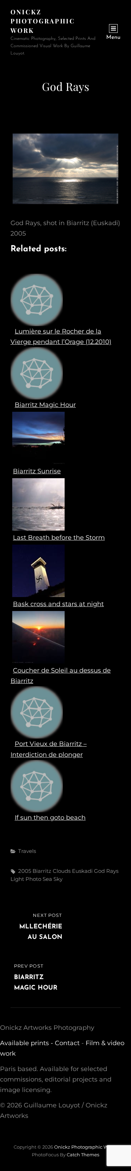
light (17, 879)
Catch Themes (83, 1154)
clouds (62, 871)
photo (33, 879)
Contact (67, 1043)
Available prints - (27, 1043)
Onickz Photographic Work (42, 21)
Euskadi (82, 871)
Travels (27, 851)
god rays (106, 871)
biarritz (41, 871)
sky (58, 879)
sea (47, 879)
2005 (24, 871)
